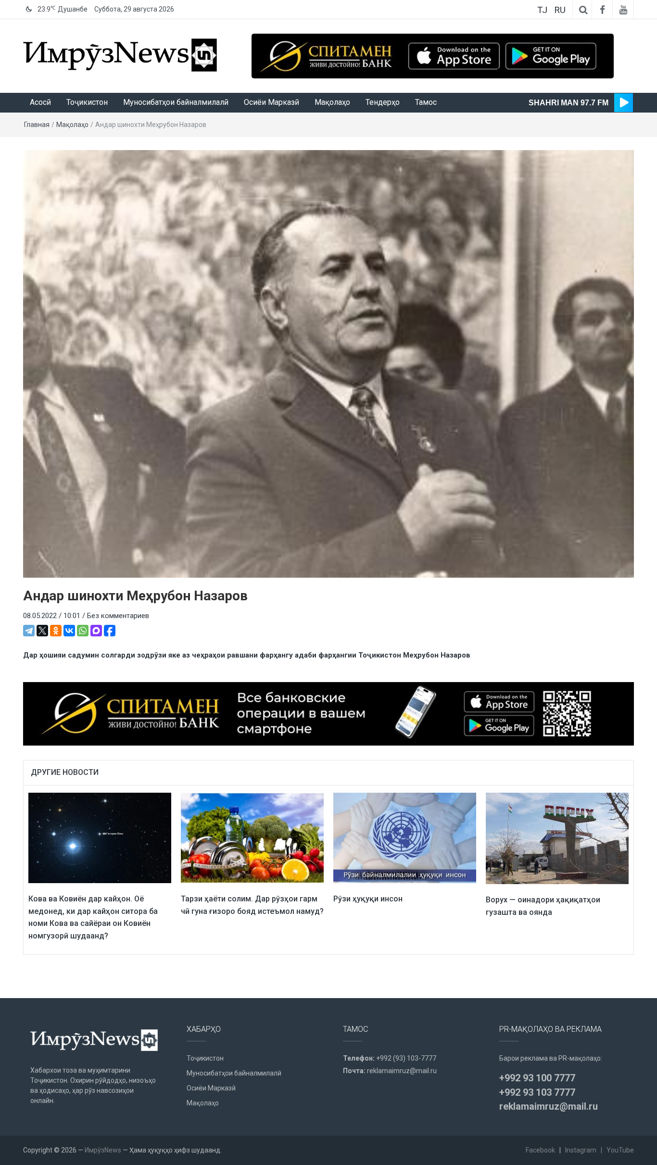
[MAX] (96, 630)
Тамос (426, 102)
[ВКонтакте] (69, 630)
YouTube (620, 1150)
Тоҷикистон (87, 102)
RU (560, 9)
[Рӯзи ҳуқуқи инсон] (404, 837)
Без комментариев (118, 615)
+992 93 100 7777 (537, 1078)
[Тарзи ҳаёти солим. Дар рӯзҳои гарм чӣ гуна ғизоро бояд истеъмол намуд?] (252, 837)
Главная (37, 124)
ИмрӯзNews (103, 1150)
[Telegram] (29, 630)
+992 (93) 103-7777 (406, 1058)
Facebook (540, 1150)
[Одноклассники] (56, 630)
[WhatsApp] (82, 630)
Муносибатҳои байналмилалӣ (175, 102)
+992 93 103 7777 (537, 1092)
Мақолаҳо (332, 102)
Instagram (580, 1150)
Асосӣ (40, 102)
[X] (42, 630)
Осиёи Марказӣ (271, 102)
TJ (542, 9)
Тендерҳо (383, 102)
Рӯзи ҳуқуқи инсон (368, 898)
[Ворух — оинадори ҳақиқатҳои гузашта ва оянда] (557, 838)
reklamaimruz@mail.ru (402, 1071)
